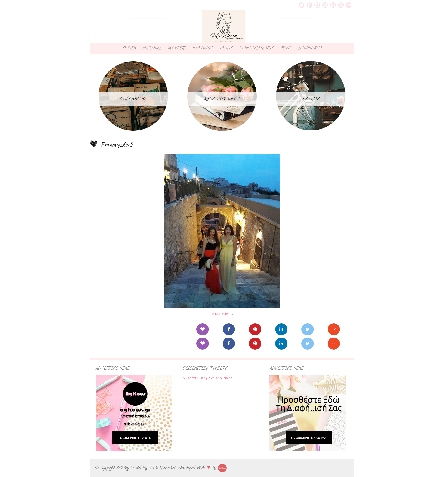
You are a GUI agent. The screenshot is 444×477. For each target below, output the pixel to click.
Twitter (301, 5)
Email (349, 5)
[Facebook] (229, 329)
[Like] (202, 329)
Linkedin (333, 5)
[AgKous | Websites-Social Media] (222, 467)
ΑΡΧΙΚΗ (129, 48)
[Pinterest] (255, 329)
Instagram (317, 5)
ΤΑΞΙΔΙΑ (225, 48)
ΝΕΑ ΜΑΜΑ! (202, 48)
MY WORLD (177, 48)
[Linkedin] (281, 329)
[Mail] (334, 329)
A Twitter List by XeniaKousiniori (207, 378)
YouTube (341, 5)
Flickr (325, 5)
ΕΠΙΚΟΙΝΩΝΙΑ (310, 48)
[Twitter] (307, 329)
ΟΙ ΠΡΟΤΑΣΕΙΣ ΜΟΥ (256, 48)
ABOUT (286, 48)
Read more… (222, 314)
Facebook (309, 5)
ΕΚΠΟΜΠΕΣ (152, 48)
